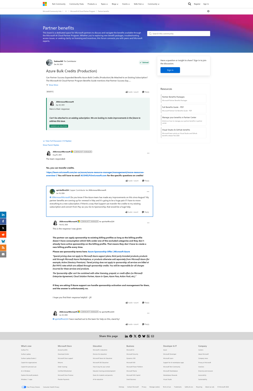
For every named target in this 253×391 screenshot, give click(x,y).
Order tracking (62, 367)
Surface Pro (24, 350)
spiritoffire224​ (61, 319)
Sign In (206, 4)
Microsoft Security (132, 354)
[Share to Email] (152, 336)
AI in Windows (25, 371)
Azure (165, 350)
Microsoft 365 (130, 362)
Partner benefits (103, 11)
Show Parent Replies (51, 145)
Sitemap (121, 387)
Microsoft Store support (65, 358)
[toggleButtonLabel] (208, 11)
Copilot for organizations (29, 362)
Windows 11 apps (26, 379)
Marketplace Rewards (170, 375)
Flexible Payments (63, 379)
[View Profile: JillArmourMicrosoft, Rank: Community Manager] (48, 153)
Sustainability (202, 379)
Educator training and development (104, 371)
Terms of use (167, 387)
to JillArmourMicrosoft (96, 190)
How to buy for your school (101, 367)
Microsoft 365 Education (100, 362)
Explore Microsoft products (29, 375)
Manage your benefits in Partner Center (179, 117)
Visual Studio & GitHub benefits (176, 129)
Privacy (144, 387)
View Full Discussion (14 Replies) (58, 141)
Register (197, 4)
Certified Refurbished (64, 371)
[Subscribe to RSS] (148, 336)
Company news (203, 358)
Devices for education (100, 354)
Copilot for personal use (28, 367)
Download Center (63, 354)
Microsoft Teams (131, 371)
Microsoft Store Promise (65, 375)
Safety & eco (189, 387)
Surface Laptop (26, 354)
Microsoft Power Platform (134, 367)
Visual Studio (167, 379)
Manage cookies (154, 387)
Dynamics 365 (130, 358)
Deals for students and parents (103, 375)
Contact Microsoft (133, 387)
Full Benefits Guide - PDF (173, 107)
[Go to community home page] (45, 4)
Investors (201, 367)
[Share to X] (135, 336)
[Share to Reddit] (139, 336)
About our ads (209, 387)
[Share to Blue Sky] (143, 336)
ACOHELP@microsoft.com (94, 175)
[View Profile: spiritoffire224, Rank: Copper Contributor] (52, 191)
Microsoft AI (130, 350)
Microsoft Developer (169, 354)
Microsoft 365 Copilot (133, 375)
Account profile (62, 350)
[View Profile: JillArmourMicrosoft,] (52, 103)
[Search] (189, 4)
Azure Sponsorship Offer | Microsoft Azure (109, 251)
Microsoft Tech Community (171, 367)
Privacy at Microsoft (204, 362)
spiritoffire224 (62, 190)
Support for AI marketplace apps (173, 362)
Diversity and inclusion (205, 371)
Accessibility (202, 375)
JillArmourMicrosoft (65, 101)
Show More (53, 85)
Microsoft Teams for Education (102, 358)
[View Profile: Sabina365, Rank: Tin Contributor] (49, 62)
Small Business (131, 379)
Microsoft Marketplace (170, 371)
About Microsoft (203, 354)
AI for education (98, 379)
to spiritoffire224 (106, 221)
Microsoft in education (100, 350)
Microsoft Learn (168, 358)
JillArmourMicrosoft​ (61, 197)
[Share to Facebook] (130, 336)
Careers (200, 350)
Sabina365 (58, 61)
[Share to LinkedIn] (126, 336)
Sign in (170, 70)
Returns (60, 362)
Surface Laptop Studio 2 (28, 358)
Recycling (199, 387)
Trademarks (178, 387)
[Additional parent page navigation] (65, 11)
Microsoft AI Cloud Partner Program (82, 11)
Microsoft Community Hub (52, 11)
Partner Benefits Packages (173, 96)
